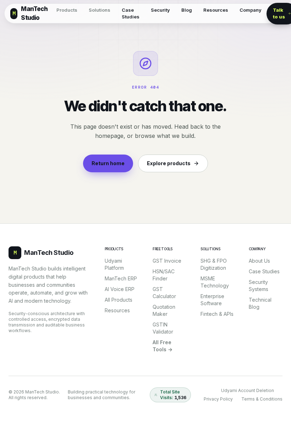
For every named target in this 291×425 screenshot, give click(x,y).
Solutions (99, 10)
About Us (259, 261)
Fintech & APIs (217, 314)
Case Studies (130, 13)
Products (66, 10)
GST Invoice (167, 261)
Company (251, 10)
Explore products (169, 163)
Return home (108, 163)
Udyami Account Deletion (247, 390)
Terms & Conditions (261, 399)
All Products (118, 300)
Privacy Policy (218, 399)
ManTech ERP (121, 278)
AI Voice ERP (119, 289)
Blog (186, 10)
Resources (215, 10)
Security (160, 10)
